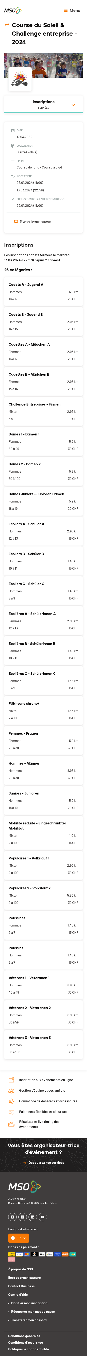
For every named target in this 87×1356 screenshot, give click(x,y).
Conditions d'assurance (25, 1342)
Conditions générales (24, 1336)
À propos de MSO (20, 1269)
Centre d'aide (18, 1294)
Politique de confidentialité (28, 1349)
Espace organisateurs (24, 1277)
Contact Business (21, 1286)
